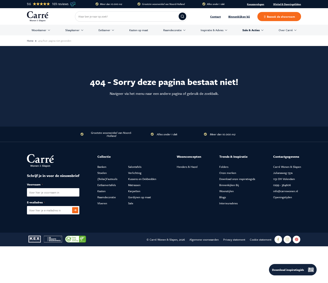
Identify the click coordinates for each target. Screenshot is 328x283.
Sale (130, 203)
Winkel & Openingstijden (287, 4)
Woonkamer (39, 30)
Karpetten (134, 191)
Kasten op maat (138, 30)
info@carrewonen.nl (285, 191)
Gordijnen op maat (139, 197)
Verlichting (134, 173)
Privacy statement (234, 239)
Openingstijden (282, 197)
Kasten (101, 191)
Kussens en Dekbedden (142, 179)
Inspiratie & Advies (212, 30)
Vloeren (102, 203)
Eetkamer (104, 30)
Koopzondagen (255, 4)
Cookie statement (260, 239)
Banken (101, 167)
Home (30, 41)
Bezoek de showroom (280, 16)
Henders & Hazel (187, 167)
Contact (215, 16)
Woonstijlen (226, 191)
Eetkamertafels (106, 185)
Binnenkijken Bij (229, 185)
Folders (223, 167)
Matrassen (134, 185)
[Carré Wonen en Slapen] (40, 16)
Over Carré (286, 30)
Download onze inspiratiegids (237, 179)
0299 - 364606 (282, 185)
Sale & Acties (251, 30)
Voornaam (39, 184)
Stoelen (102, 173)
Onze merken (227, 173)
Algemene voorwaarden (204, 239)
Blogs (222, 197)
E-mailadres (40, 202)
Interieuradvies (228, 203)
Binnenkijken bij (239, 16)
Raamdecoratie (172, 30)
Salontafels (134, 167)
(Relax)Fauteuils (107, 179)
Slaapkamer (72, 30)
